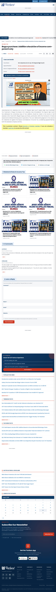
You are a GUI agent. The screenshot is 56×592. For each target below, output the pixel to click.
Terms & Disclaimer (50, 585)
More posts (5, 395)
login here (11, 128)
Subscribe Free (49, 534)
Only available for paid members (26, 66)
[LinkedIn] (13, 574)
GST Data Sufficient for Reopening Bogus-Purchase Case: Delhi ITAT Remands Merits (25, 406)
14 (35, 507)
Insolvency (29, 576)
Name (5, 301)
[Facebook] (3, 574)
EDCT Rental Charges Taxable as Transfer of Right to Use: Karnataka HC (21, 389)
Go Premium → (28, 369)
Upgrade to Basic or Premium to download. (17, 75)
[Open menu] (53, 5)
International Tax (20, 578)
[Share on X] (44, 53)
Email (5, 307)
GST (41, 14)
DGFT (51, 14)
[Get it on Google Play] (23, 558)
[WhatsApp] (6, 578)
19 (20, 510)
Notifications (39, 569)
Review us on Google (45, 165)
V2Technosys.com (27, 585)
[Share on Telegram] (53, 53)
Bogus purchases (13, 155)
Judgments (39, 574)
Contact (48, 576)
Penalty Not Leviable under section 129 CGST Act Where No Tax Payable (21, 379)
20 (28, 510)
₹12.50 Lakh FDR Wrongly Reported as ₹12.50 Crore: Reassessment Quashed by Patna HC (26, 413)
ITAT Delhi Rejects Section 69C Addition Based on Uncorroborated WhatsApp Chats (24, 427)
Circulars (39, 572)
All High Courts (21, 71)
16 (50, 507)
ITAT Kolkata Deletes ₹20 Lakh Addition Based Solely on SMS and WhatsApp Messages (25, 410)
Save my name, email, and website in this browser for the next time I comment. (21, 318)
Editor (4, 53)
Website (5, 313)
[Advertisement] (28, 26)
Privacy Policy (42, 585)
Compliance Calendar (39, 576)
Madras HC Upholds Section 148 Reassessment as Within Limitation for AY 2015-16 (24, 386)
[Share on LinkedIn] (47, 53)
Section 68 (35, 155)
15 (42, 507)
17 (5, 510)
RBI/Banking (29, 574)
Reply (4, 257)
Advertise (49, 574)
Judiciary (14, 41)
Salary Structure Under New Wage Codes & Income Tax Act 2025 (19, 382)
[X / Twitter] (6, 574)
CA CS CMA (46, 14)
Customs (37, 14)
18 (13, 510)
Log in (14, 78)
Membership (49, 578)
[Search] (54, 14)
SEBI (28, 572)
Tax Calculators (40, 579)
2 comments (30, 53)
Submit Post (44, 1)
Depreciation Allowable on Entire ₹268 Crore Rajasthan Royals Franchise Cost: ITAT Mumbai (27, 441)
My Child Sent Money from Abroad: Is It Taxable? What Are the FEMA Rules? (22, 437)
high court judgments (25, 155)
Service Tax (18, 14)
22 (43, 510)
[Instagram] (3, 578)
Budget (12, 14)
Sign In (51, 1)
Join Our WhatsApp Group (12, 165)
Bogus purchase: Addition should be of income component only (27, 47)
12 (20, 507)
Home (2, 14)
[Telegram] (9, 578)
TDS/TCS (19, 576)
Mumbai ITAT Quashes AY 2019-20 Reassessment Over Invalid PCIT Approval (22, 392)
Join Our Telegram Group (29, 165)
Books (35, 1)
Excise (31, 14)
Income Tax (6, 14)
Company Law (26, 14)
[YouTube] (9, 574)
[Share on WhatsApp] (50, 53)
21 (35, 510)
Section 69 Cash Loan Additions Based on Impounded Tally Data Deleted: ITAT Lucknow (26, 430)
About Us (49, 569)
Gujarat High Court (29, 71)
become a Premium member (31, 126)
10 (5, 507)
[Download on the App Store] (33, 558)
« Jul (3, 518)
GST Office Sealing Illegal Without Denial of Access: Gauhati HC (19, 434)
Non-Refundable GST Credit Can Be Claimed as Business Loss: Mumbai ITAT (22, 403)
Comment (6, 285)
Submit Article (50, 572)
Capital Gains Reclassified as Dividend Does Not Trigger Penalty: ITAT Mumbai (23, 416)
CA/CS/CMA (29, 578)
